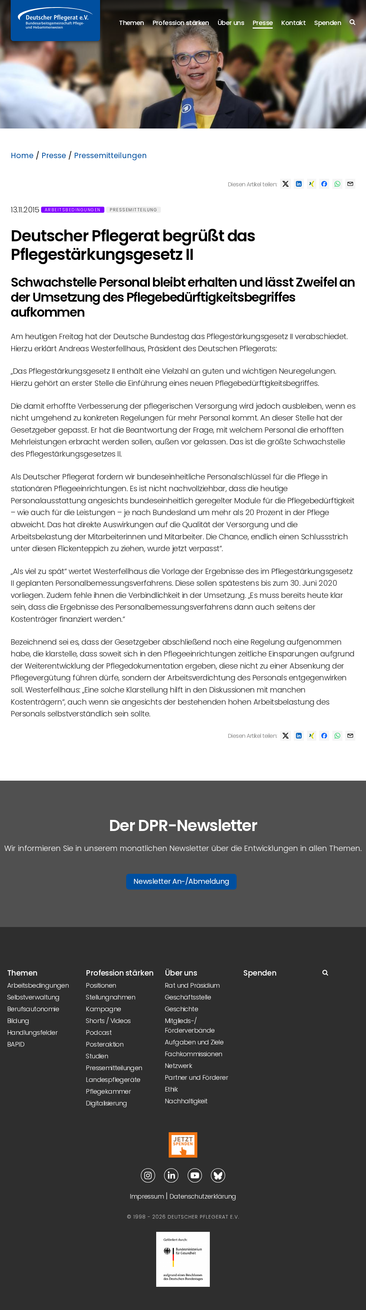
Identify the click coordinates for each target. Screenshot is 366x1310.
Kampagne (103, 1008)
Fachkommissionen (193, 1053)
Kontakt (293, 22)
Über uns (231, 22)
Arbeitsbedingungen (73, 210)
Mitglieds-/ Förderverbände (190, 1025)
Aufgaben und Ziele (194, 1042)
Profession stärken (181, 22)
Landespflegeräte (113, 1079)
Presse (263, 22)
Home (22, 155)
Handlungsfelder (32, 1032)
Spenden (327, 22)
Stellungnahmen (110, 997)
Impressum (147, 1196)
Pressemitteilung (133, 210)
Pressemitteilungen (110, 155)
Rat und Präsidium (192, 985)
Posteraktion (104, 1044)
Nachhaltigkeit (186, 1101)
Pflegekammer (108, 1091)
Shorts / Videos (108, 1020)
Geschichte (181, 1008)
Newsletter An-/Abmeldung (181, 881)
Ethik (171, 1089)
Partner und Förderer (196, 1077)
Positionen (101, 985)
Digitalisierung (106, 1103)
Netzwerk (178, 1065)
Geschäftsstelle (188, 997)
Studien (97, 1056)
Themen (131, 22)
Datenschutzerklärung (202, 1196)
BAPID (15, 1044)
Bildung (18, 1020)
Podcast (99, 1032)
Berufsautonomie (33, 1008)
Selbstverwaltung (33, 997)
